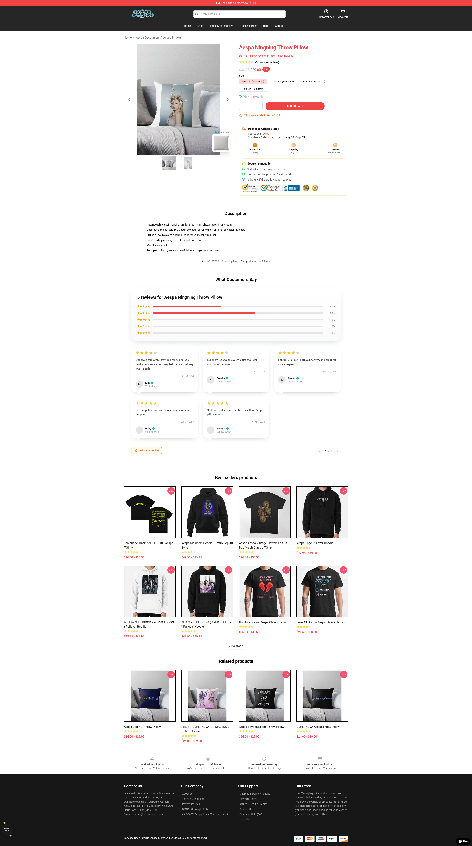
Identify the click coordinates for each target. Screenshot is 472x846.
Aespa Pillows (172, 37)
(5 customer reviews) (267, 62)
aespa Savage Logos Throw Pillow (261, 727)
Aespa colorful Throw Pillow (142, 727)
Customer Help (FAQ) (251, 814)
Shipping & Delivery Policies (254, 793)
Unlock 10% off (7, 830)
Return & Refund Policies (253, 803)
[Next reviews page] (337, 451)
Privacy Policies (191, 803)
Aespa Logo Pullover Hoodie (314, 543)
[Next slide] (227, 99)
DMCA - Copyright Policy (196, 809)
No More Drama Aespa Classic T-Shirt (263, 622)
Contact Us (245, 809)
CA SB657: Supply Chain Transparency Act (206, 814)
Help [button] (465, 841)
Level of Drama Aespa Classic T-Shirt (320, 622)
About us (187, 793)
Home (128, 37)
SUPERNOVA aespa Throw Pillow (318, 727)
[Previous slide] (129, 99)
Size (241, 75)
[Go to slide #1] (169, 163)
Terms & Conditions (193, 798)
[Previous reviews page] (319, 451)
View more (236, 646)
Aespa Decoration (147, 37)
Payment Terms (248, 798)
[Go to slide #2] (188, 163)
